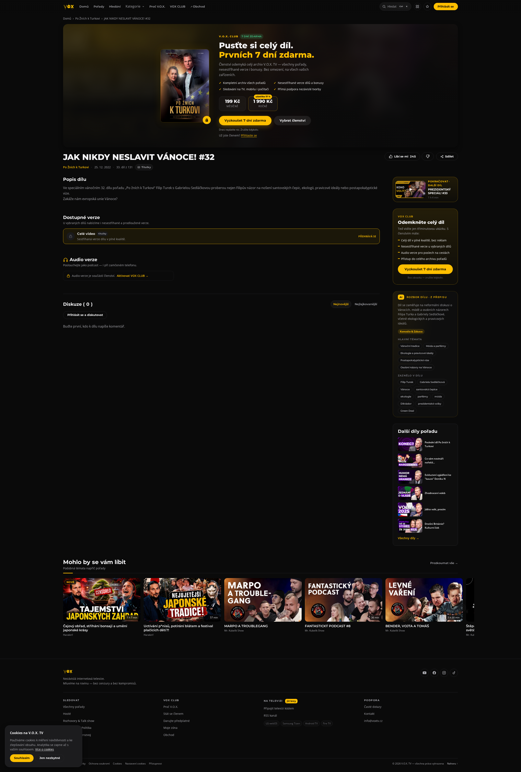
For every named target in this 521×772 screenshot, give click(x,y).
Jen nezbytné (49, 758)
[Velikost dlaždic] (417, 6)
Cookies (117, 763)
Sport (66, 749)
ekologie (406, 396)
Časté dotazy (372, 707)
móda (438, 396)
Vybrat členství (292, 120)
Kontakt (369, 714)
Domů (84, 6)
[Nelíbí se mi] (428, 156)
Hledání (115, 6)
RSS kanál (270, 715)
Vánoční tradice (410, 346)
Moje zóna (170, 728)
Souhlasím (22, 758)
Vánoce (405, 389)
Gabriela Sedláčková (432, 382)
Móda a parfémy (436, 346)
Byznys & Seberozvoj (77, 735)
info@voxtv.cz (373, 721)
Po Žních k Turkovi (87, 18)
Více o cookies (44, 749)
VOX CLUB (177, 6)
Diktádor (406, 403)
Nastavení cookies (135, 763)
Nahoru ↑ (452, 763)
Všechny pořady (74, 707)
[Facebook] (434, 673)
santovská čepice (426, 389)
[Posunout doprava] (462, 608)
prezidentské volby (429, 403)
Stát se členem (173, 714)
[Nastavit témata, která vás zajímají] (427, 6)
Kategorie (133, 6)
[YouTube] (424, 673)
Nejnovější (341, 304)
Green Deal (407, 410)
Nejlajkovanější (366, 304)
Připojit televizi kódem (279, 708)
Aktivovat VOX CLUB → (132, 276)
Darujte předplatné (176, 721)
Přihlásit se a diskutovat (85, 315)
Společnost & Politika (77, 728)
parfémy (423, 396)
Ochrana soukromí (99, 763)
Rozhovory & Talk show (78, 721)
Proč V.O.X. (157, 6)
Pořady (99, 6)
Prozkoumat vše (444, 563)
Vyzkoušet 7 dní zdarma (245, 120)
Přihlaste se (249, 135)
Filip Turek (407, 382)
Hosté (67, 714)
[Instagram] (444, 673)
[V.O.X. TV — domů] (68, 6)
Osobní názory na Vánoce (416, 367)
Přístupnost (155, 763)
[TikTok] (454, 673)
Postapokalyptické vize (415, 360)
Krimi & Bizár (72, 742)
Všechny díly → (408, 538)
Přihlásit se (446, 6)
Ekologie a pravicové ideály (417, 353)
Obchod (199, 6)
